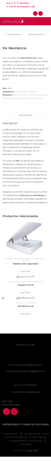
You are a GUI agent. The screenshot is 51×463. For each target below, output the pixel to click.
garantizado (20, 98)
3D (14, 95)
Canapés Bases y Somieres (34, 259)
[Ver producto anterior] (5, 34)
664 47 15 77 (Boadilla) (25, 385)
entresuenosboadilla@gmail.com (25, 365)
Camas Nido (13, 281)
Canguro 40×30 (25, 285)
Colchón (33, 95)
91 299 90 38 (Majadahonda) (25, 392)
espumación (8, 98)
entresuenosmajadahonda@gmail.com (25, 371)
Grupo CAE (32, 450)
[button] (38, 21)
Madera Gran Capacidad (25, 263)
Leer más (25, 271)
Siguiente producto (36, 34)
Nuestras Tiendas (26, 344)
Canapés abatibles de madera (18, 259)
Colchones (20, 91)
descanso (42, 95)
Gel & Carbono (30, 303)
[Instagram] (40, 13)
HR (28, 98)
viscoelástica (36, 98)
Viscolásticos (31, 91)
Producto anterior (14, 34)
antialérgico (22, 95)
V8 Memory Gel (25, 306)
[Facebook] (35, 13)
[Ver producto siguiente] (46, 34)
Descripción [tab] (25, 115)
